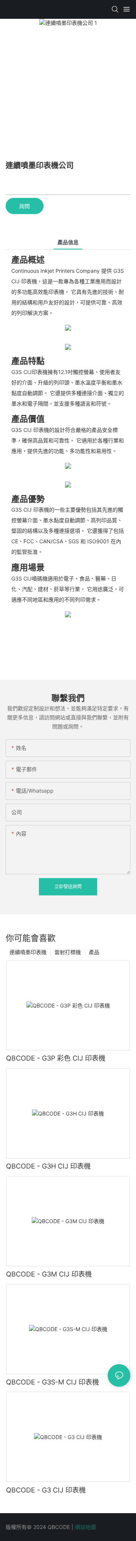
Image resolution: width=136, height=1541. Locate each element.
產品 (94, 952)
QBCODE (59, 1527)
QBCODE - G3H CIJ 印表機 (48, 1166)
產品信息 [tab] (68, 242)
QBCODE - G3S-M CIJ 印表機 (52, 1382)
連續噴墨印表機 (27, 952)
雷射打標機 (67, 952)
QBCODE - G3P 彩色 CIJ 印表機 (55, 1058)
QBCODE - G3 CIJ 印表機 (46, 1490)
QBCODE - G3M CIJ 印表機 (49, 1274)
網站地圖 (85, 1527)
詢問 (24, 206)
